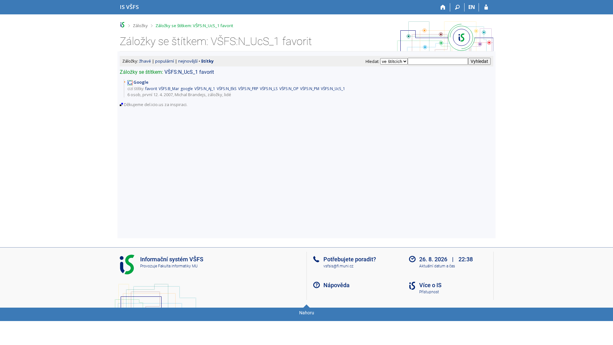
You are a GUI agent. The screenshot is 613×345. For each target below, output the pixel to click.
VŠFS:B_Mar (169, 88)
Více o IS (430, 285)
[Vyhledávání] (457, 7)
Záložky (140, 25)
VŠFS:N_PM (309, 88)
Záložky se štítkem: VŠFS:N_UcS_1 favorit (194, 25)
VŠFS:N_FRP (248, 88)
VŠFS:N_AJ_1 (204, 88)
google (187, 88)
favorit (206, 72)
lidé (227, 94)
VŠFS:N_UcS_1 (181, 72)
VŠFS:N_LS (269, 88)
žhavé (145, 61)
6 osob (133, 94)
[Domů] (443, 7)
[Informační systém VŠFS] (122, 24)
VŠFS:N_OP (289, 88)
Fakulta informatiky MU (178, 266)
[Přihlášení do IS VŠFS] (486, 7)
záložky (215, 94)
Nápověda (336, 285)
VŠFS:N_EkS (227, 88)
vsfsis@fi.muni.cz (338, 266)
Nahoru (306, 312)
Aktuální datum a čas (437, 266)
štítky (207, 61)
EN (471, 7)
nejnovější (188, 61)
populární (164, 61)
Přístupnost (429, 292)
